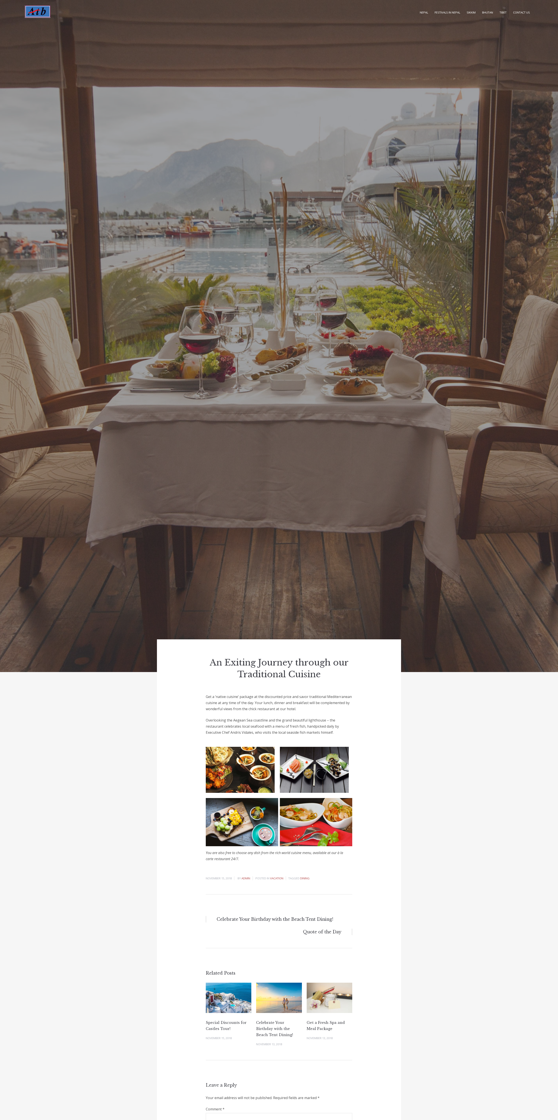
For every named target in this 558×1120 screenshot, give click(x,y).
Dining (305, 878)
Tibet (503, 12)
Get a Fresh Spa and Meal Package (326, 1025)
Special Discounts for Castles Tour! (226, 1025)
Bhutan (487, 12)
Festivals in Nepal (447, 12)
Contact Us (521, 12)
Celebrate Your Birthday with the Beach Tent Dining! (274, 1028)
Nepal (424, 12)
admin (246, 878)
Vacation (276, 878)
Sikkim (471, 12)
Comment (215, 1109)
